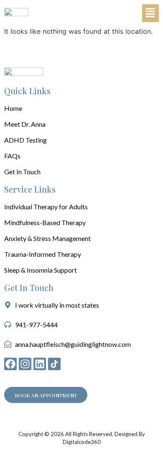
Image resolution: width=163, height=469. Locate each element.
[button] (150, 13)
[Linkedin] (39, 364)
